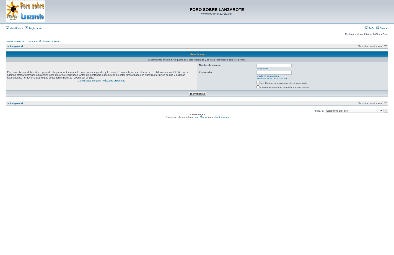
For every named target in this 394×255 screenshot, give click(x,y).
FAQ (371, 28)
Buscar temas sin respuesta (21, 41)
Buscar (383, 28)
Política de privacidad (113, 80)
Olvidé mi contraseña (268, 76)
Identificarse (16, 28)
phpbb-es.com (221, 117)
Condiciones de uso (89, 80)
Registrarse (34, 28)
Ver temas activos (49, 41)
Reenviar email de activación (272, 78)
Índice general (15, 46)
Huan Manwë (200, 117)
